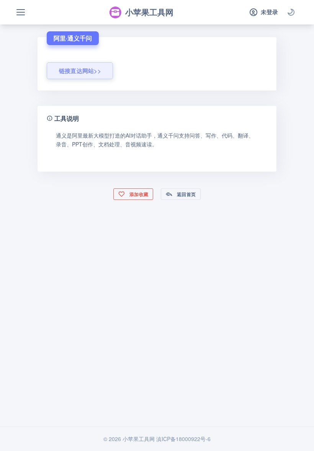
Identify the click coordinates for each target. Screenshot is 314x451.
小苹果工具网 (149, 12)
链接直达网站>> (80, 71)
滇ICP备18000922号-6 (183, 439)
